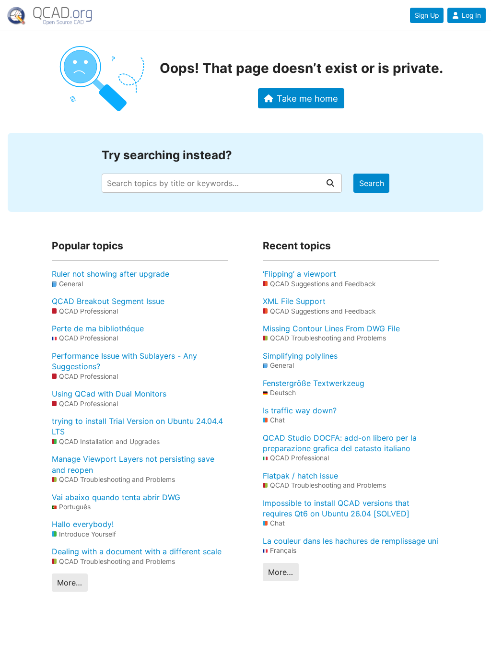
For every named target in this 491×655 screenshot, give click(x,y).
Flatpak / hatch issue (300, 475)
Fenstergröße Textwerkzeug (313, 383)
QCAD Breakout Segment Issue (108, 301)
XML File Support (294, 301)
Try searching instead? (167, 155)
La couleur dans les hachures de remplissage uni (350, 541)
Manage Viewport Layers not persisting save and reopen (133, 464)
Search (371, 183)
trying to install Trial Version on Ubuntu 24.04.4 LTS (137, 426)
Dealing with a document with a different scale (137, 551)
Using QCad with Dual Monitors (109, 393)
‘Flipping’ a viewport (299, 274)
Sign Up (427, 15)
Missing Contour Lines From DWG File (331, 328)
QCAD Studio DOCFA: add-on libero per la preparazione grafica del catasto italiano (340, 443)
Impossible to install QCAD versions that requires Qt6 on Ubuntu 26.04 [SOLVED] (336, 508)
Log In (471, 15)
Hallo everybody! (83, 524)
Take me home (307, 98)
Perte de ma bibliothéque (98, 328)
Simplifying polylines (300, 356)
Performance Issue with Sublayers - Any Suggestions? (124, 361)
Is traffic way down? (300, 410)
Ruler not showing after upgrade (110, 274)
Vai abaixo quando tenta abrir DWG (116, 497)
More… (69, 582)
